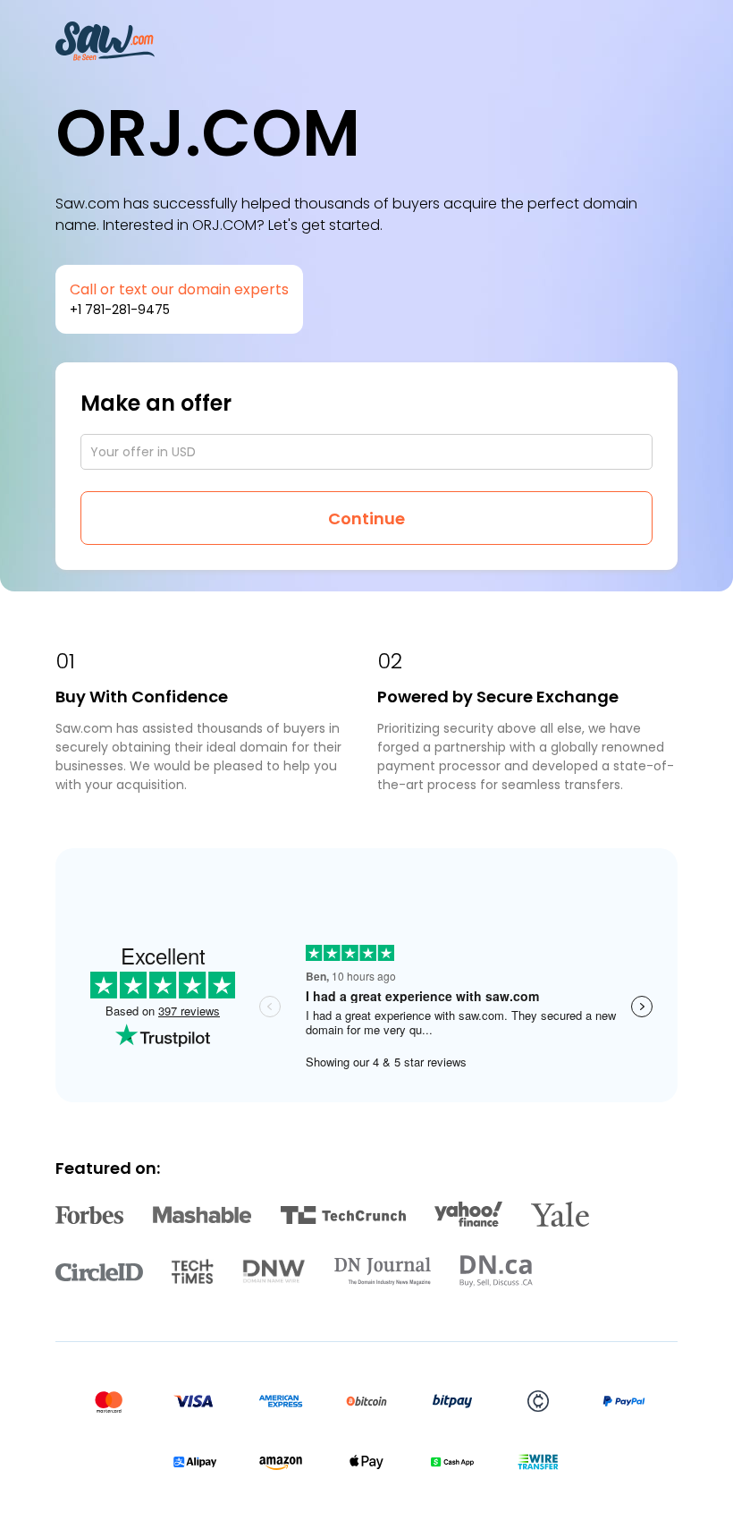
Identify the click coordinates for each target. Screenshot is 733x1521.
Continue (366, 518)
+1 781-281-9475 (120, 310)
